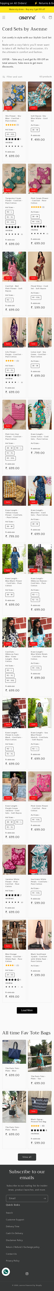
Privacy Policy (12, 1261)
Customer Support (15, 1220)
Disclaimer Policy (14, 1240)
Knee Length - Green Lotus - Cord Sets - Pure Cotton (39, 436)
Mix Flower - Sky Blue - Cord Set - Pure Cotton (13, 118)
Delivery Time (12, 1226)
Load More (27, 1010)
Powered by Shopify (34, 1285)
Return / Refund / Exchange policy (23, 1247)
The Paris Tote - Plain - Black (12, 1128)
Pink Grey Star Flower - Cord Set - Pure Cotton (14, 436)
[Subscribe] (44, 1198)
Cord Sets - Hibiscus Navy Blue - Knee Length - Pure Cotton (12, 657)
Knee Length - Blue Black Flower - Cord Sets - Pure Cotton (13, 582)
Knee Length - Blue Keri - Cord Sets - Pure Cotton (39, 512)
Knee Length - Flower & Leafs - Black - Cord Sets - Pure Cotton (13, 736)
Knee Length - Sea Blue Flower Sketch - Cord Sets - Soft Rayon (39, 736)
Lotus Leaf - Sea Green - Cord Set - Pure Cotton (39, 354)
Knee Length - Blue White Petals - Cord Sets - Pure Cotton (39, 655)
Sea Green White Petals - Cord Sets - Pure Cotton (40, 881)
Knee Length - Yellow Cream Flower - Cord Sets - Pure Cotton (13, 514)
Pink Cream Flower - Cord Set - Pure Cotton (39, 200)
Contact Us (11, 1254)
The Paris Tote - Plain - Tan (38, 1077)
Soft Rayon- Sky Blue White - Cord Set (39, 118)
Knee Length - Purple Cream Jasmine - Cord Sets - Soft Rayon (13, 809)
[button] (3, 17)
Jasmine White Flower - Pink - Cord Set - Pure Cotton (12, 883)
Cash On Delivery (14, 1233)
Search (9, 1213)
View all (27, 1157)
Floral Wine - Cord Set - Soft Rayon (39, 287)
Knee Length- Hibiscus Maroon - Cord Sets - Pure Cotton (39, 582)
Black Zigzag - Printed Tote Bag (38, 1120)
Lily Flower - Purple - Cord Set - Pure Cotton (13, 354)
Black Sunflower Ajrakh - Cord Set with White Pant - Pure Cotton (39, 957)
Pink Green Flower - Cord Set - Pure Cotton (39, 808)
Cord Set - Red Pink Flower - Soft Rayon (13, 288)
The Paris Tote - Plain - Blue (12, 1069)
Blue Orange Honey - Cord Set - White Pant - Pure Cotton (13, 957)
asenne (22, 1285)
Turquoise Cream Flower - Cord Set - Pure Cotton (14, 200)
